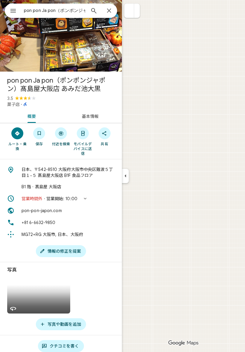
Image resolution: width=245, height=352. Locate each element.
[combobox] (54, 10)
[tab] (30, 116)
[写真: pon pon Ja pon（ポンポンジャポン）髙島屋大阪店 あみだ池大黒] (61, 36)
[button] (129, 11)
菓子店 (13, 104)
